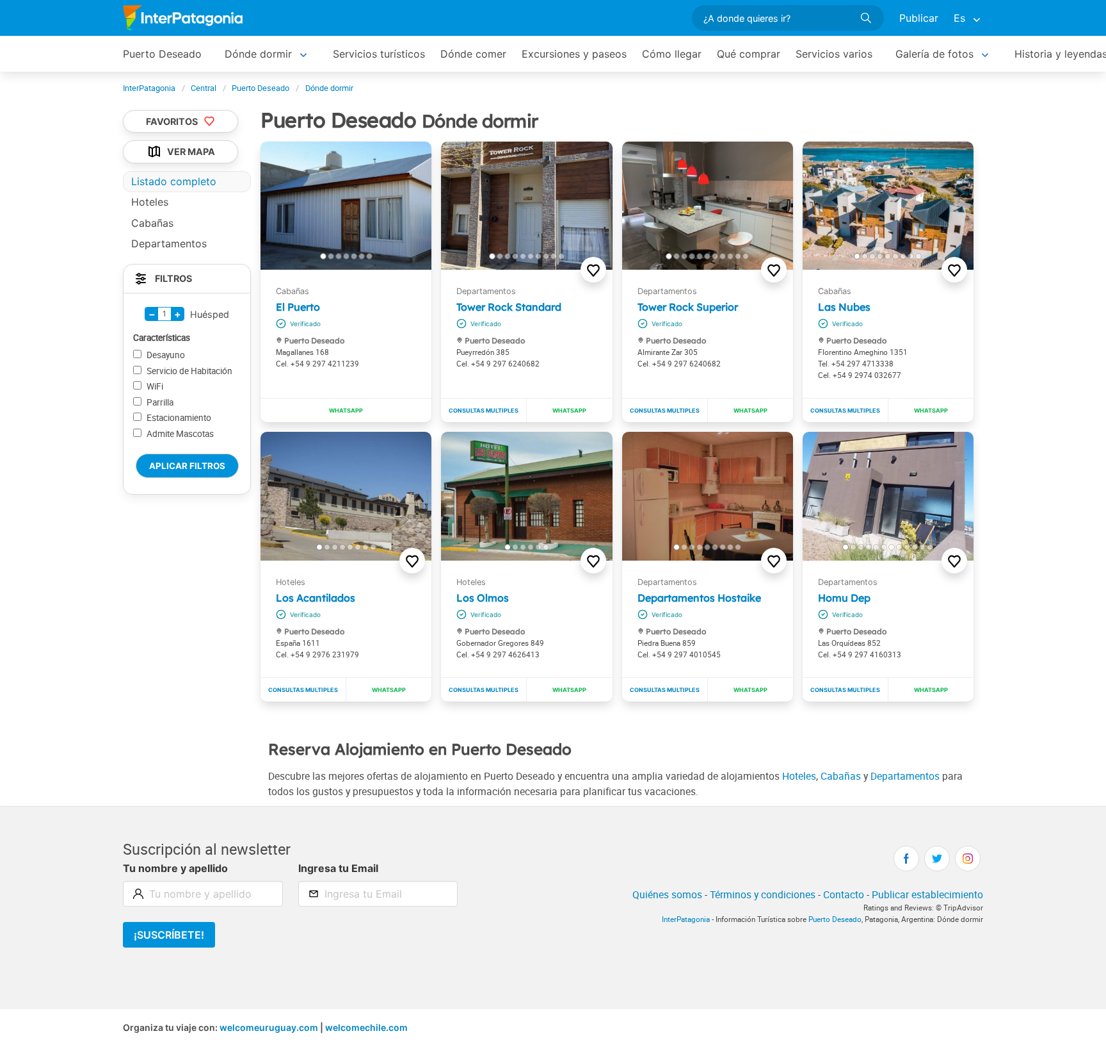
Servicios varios (834, 53)
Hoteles (799, 776)
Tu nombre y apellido (175, 868)
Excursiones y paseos (574, 53)
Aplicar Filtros (187, 466)
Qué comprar (748, 53)
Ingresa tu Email (338, 868)
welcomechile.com (366, 1027)
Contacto (843, 894)
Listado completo (173, 181)
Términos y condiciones (762, 894)
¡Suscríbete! (169, 934)
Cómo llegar (671, 53)
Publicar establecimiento (927, 894)
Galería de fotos (934, 53)
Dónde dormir (258, 53)
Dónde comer (473, 53)
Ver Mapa (191, 152)
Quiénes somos (667, 894)
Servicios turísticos (379, 53)
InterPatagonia (686, 919)
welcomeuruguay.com (269, 1027)
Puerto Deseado (162, 53)
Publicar (918, 18)
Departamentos (905, 776)
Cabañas (841, 776)
